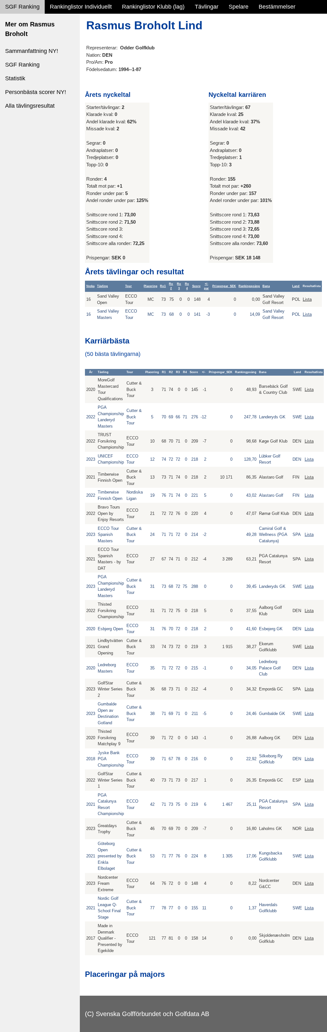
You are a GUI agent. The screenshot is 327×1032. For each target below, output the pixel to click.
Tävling (102, 286)
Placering (150, 286)
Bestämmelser (277, 7)
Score (196, 286)
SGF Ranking (22, 7)
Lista (307, 299)
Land (296, 286)
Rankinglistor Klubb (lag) (153, 7)
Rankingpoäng (249, 286)
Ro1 (163, 286)
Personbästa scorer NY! (35, 92)
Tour (128, 286)
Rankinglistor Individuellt (81, 7)
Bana (266, 286)
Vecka (90, 286)
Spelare (238, 7)
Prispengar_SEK (224, 286)
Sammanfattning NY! (31, 51)
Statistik (15, 78)
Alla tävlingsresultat (30, 106)
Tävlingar (206, 7)
